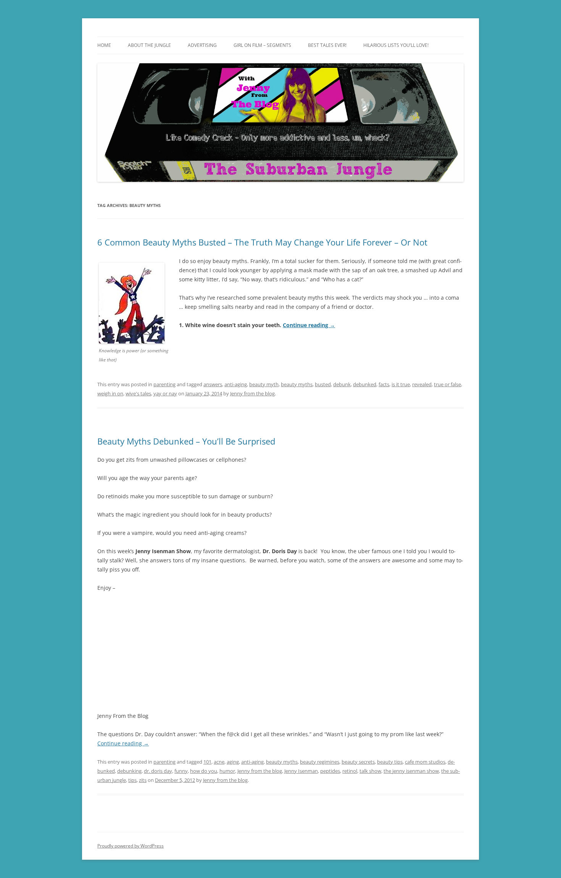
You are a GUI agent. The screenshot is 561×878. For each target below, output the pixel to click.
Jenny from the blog (252, 393)
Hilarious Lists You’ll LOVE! (396, 45)
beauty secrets (358, 761)
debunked (364, 384)
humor (227, 770)
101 (207, 761)
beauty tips (390, 761)
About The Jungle (149, 45)
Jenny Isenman (301, 770)
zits (143, 780)
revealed (422, 384)
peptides (330, 770)
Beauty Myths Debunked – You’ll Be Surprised (186, 441)
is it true (401, 384)
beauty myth (264, 384)
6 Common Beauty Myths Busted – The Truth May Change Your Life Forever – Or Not (262, 242)
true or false (447, 384)
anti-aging (235, 384)
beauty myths (297, 384)
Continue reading (309, 325)
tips (132, 780)
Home (104, 45)
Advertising (202, 45)
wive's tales (138, 393)
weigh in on (110, 393)
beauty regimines (319, 761)
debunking (129, 770)
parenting (164, 384)
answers (212, 384)
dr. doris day (158, 770)
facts (384, 384)
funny (181, 770)
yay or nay (165, 393)
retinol (349, 770)
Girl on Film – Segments (262, 45)
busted (323, 384)
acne (219, 761)
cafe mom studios (425, 761)
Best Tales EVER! (327, 45)
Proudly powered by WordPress (130, 846)
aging (233, 761)
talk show (370, 770)
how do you (203, 770)
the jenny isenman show (411, 770)
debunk (342, 384)
